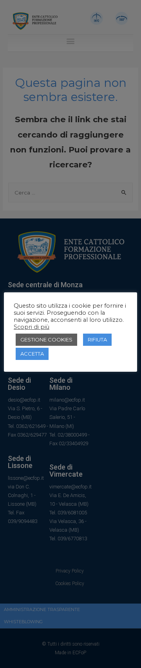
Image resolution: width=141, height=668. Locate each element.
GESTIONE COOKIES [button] (46, 339)
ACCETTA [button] (32, 354)
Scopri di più (31, 326)
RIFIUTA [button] (97, 339)
